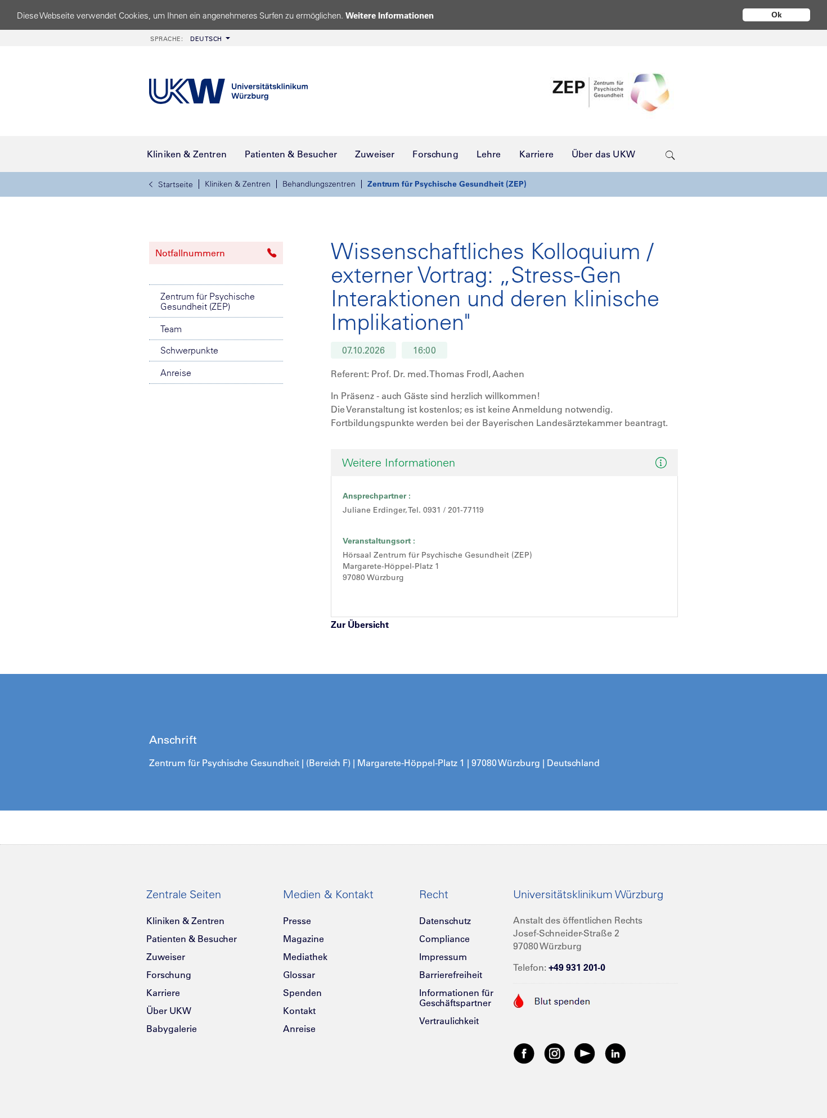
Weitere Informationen (389, 15)
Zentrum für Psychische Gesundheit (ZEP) (447, 184)
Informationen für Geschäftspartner (456, 997)
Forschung (168, 974)
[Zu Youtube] (585, 1052)
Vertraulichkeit (449, 1020)
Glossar (299, 974)
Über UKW (168, 1010)
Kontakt (299, 1010)
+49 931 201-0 (577, 967)
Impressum (443, 956)
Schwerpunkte (189, 350)
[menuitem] (189, 38)
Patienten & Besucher (191, 938)
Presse (297, 920)
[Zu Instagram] (554, 1052)
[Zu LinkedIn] (615, 1052)
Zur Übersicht (360, 624)
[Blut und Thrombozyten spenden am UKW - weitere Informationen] (552, 999)
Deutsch (186, 39)
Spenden (302, 992)
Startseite (175, 184)
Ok (776, 15)
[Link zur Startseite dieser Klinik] (611, 91)
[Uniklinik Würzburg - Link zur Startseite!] (228, 91)
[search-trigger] (670, 154)
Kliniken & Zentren (238, 184)
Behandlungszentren (319, 184)
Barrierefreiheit (450, 974)
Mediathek (305, 956)
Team (171, 328)
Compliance (444, 938)
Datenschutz (445, 920)
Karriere (163, 992)
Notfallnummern (190, 253)
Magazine (303, 938)
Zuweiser (165, 956)
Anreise (175, 372)
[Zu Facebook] (524, 1052)
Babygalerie (171, 1028)
